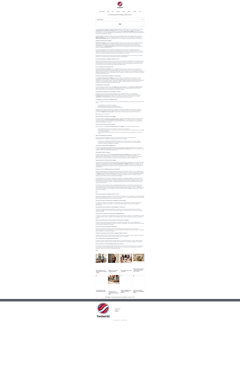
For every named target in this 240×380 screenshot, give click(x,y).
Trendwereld (101, 11)
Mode (123, 11)
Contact (116, 310)
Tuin (113, 11)
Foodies (134, 11)
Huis (108, 11)
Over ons (117, 311)
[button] (142, 19)
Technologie (107, 297)
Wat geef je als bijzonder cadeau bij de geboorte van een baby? (138, 270)
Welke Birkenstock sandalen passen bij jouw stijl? (113, 293)
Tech (140, 11)
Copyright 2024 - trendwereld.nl (120, 320)
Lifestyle (118, 11)
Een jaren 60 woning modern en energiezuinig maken (138, 291)
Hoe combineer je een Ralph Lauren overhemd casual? (101, 271)
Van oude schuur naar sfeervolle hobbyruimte (101, 291)
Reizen (129, 11)
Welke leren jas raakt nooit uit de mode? (112, 271)
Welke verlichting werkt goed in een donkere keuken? (126, 291)
